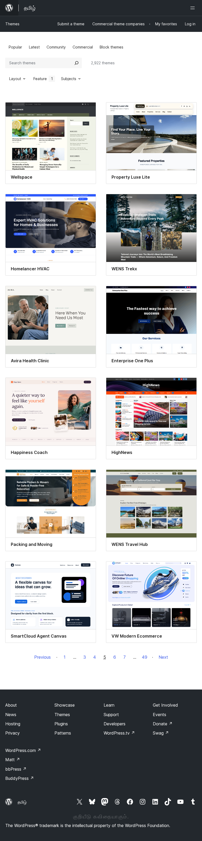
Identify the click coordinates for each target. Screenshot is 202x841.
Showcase (64, 705)
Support (111, 714)
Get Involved (165, 705)
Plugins (61, 723)
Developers (114, 723)
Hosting (12, 723)
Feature (43, 78)
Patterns (62, 733)
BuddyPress (19, 778)
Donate (163, 723)
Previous (42, 657)
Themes (12, 24)
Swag (161, 733)
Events (159, 714)
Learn (109, 705)
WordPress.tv (119, 733)
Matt (12, 759)
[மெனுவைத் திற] (193, 8)
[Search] (76, 63)
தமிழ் (22, 802)
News (10, 714)
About (11, 705)
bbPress (16, 769)
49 (144, 657)
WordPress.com (23, 750)
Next (163, 657)
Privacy (12, 733)
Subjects (68, 78)
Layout (15, 78)
